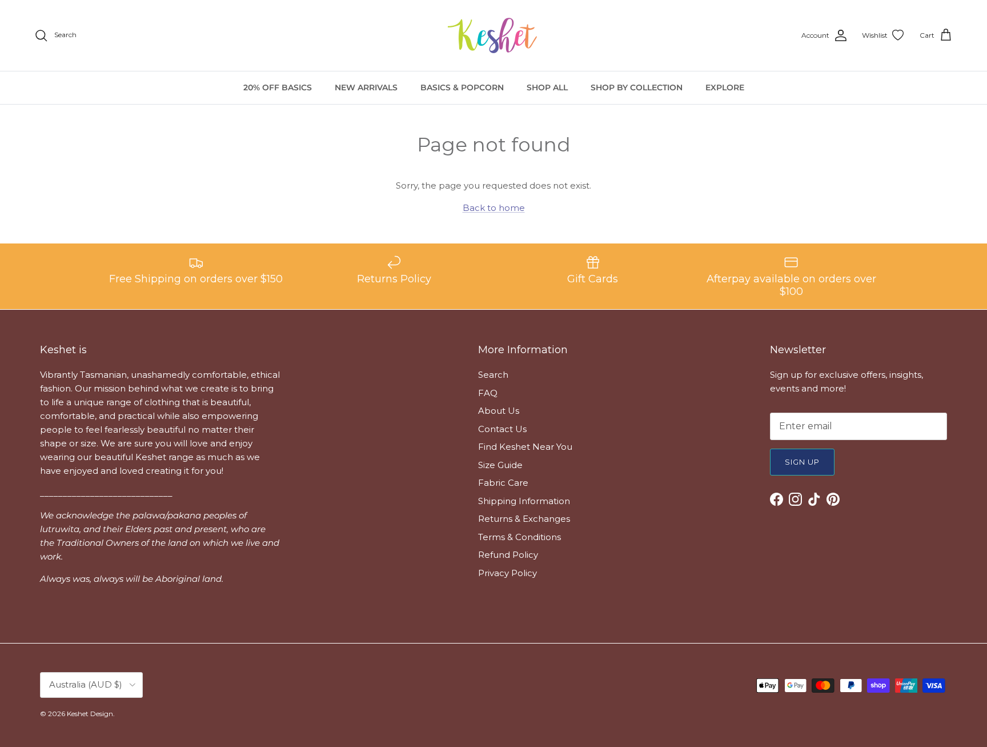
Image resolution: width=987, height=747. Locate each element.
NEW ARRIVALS (366, 87)
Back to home (494, 207)
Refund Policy (508, 554)
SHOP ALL (547, 87)
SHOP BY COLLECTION (637, 87)
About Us (498, 410)
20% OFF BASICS (277, 87)
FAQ (487, 393)
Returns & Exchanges (524, 518)
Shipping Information (524, 501)
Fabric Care (503, 482)
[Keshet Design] (493, 35)
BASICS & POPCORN (462, 87)
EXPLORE (724, 87)
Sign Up (802, 461)
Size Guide (500, 465)
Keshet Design (90, 713)
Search (493, 374)
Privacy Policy (507, 573)
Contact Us (502, 429)
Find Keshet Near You (525, 446)
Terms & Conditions (519, 537)
